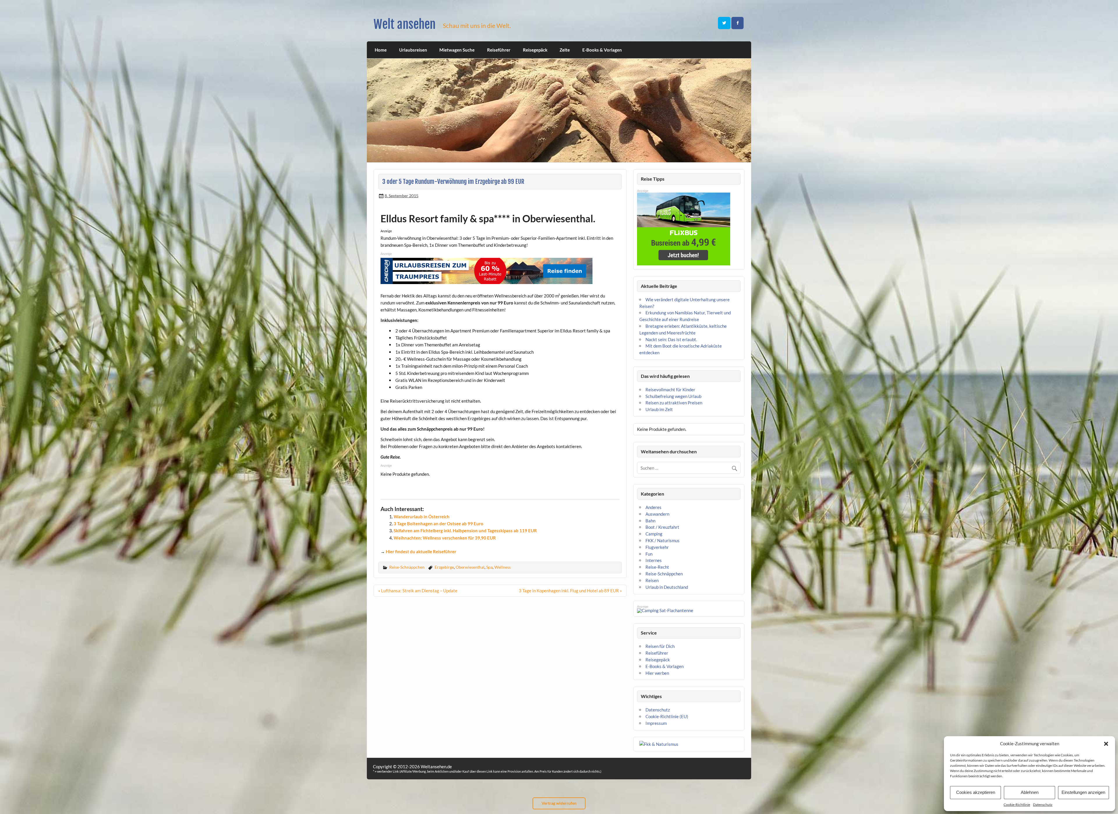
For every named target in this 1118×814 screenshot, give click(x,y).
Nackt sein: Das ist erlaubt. (671, 339)
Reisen (652, 580)
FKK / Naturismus (662, 540)
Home (381, 49)
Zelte (565, 49)
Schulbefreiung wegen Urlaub (673, 396)
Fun (648, 553)
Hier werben (657, 673)
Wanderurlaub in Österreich (422, 516)
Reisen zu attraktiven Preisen (673, 402)
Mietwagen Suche (457, 49)
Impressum (656, 723)
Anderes (653, 507)
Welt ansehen (405, 24)
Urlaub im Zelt (659, 409)
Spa (489, 567)
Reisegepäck (535, 49)
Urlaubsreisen (413, 49)
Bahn (650, 520)
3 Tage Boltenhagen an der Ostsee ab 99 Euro (438, 523)
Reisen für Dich (660, 646)
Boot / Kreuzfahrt (662, 527)
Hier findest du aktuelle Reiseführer (421, 551)
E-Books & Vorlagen (602, 49)
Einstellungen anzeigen (1083, 792)
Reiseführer (498, 49)
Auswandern (657, 514)
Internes (653, 560)
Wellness (502, 567)
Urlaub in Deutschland (666, 587)
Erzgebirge (444, 567)
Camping (653, 533)
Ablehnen (1030, 792)
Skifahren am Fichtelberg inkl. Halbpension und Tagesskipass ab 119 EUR (465, 530)
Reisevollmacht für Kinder (670, 389)
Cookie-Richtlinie (1017, 804)
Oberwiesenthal (470, 567)
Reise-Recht (657, 567)
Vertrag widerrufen (559, 803)
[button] (1106, 744)
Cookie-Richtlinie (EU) (666, 716)
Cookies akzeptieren (975, 792)
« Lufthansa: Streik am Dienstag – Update (417, 590)
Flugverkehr (657, 547)
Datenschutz (1042, 804)
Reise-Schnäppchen (406, 567)
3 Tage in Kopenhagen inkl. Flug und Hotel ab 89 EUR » (570, 590)
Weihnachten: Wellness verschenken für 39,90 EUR (445, 537)
